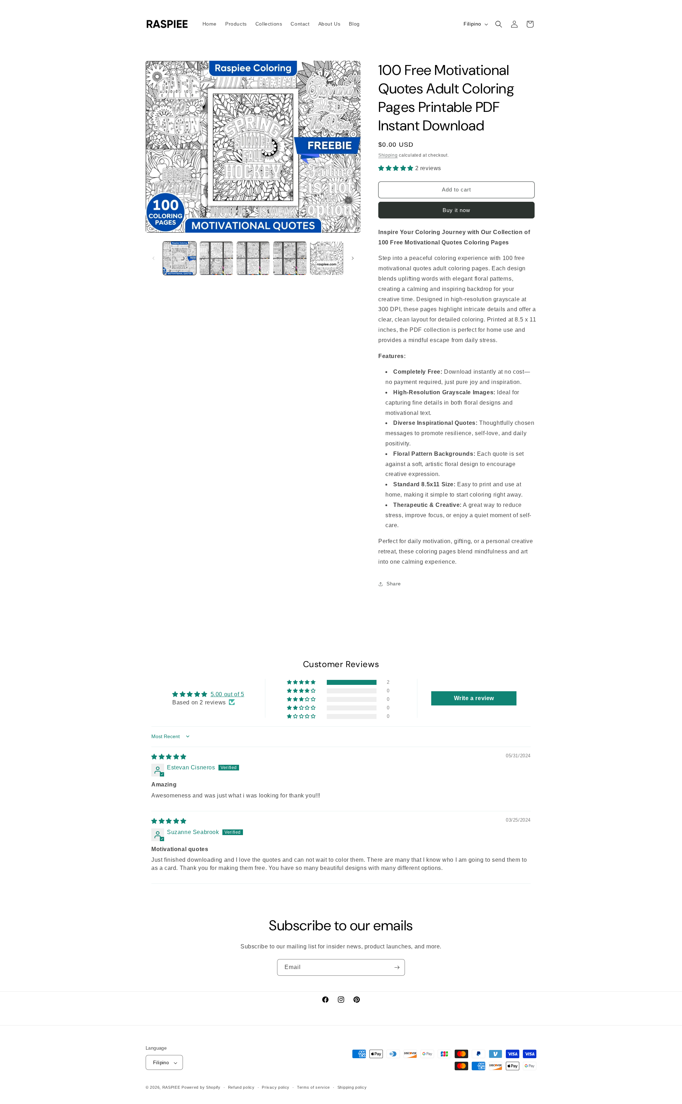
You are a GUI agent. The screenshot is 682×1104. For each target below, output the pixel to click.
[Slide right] (353, 258)
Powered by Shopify (201, 1088)
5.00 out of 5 (227, 694)
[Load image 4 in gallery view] (289, 258)
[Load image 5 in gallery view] (326, 258)
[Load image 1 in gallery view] (179, 258)
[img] (168, 756)
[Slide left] (153, 258)
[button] (499, 24)
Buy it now (456, 210)
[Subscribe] (397, 967)
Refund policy (241, 1087)
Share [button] (393, 583)
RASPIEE (171, 1088)
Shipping (388, 155)
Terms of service (313, 1087)
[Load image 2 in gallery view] (216, 258)
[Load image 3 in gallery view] (253, 258)
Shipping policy (352, 1087)
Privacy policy (275, 1087)
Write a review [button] (474, 698)
